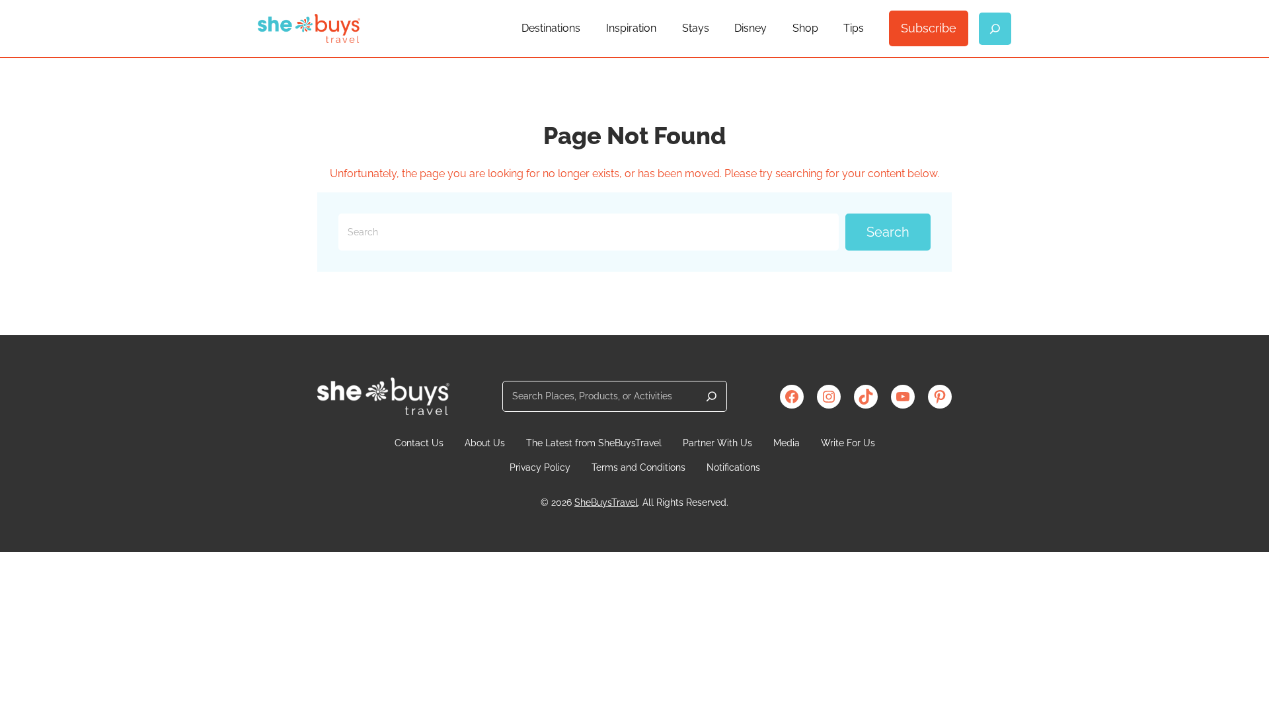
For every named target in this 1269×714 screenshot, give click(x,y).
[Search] (711, 396)
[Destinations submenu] (586, 28)
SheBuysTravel (606, 502)
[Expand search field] (995, 29)
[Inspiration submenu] (662, 28)
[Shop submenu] (824, 28)
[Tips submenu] (869, 28)
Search (887, 232)
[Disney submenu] (772, 28)
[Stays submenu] (715, 28)
